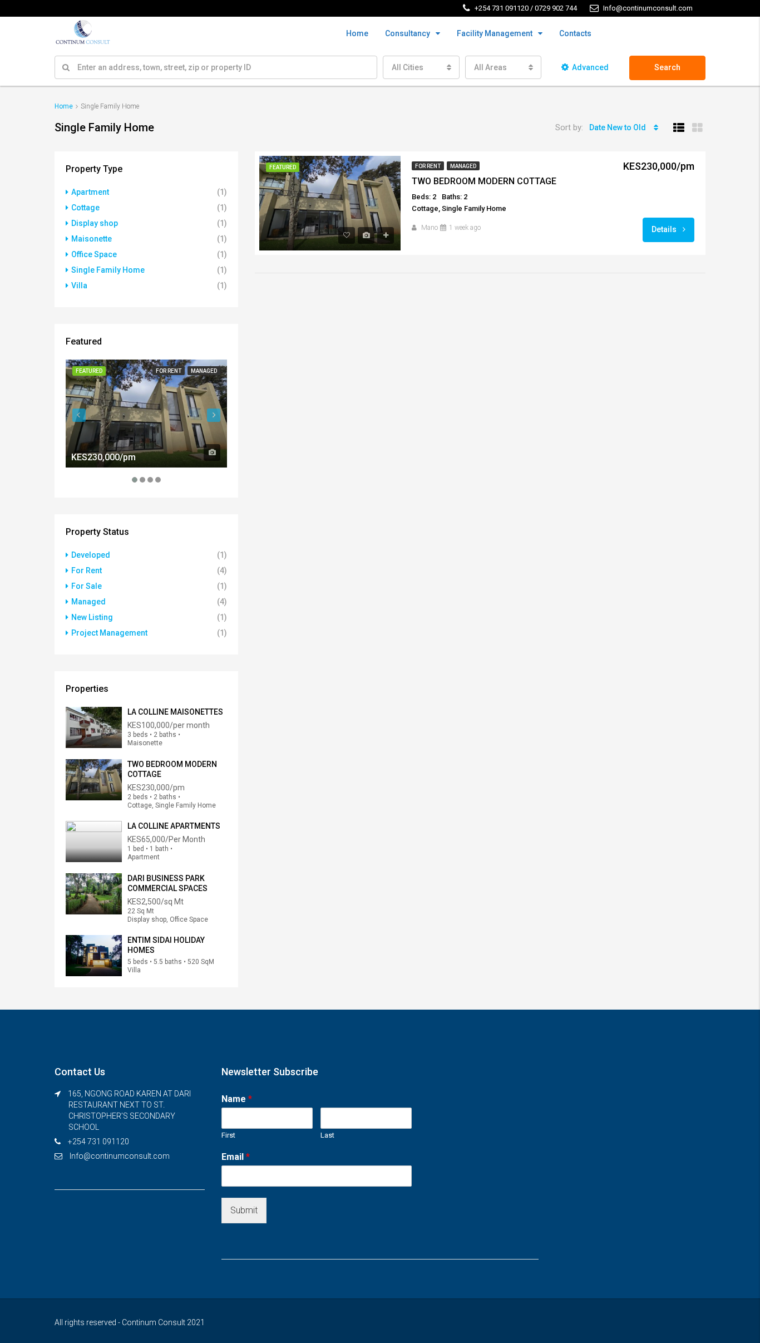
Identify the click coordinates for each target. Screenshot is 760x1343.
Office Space (94, 254)
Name (236, 1099)
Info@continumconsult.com (120, 1156)
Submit (244, 1210)
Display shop (94, 223)
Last (327, 1135)
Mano (429, 228)
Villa (79, 285)
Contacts (575, 33)
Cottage (85, 207)
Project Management (109, 632)
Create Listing (672, 33)
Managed (463, 166)
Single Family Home (108, 269)
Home (357, 33)
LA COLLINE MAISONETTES (175, 711)
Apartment (90, 192)
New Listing (92, 617)
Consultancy (407, 33)
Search (667, 67)
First (228, 1135)
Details (665, 229)
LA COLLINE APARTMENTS (173, 825)
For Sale (86, 586)
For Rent (428, 166)
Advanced (590, 67)
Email (235, 1157)
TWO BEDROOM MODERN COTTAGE (484, 181)
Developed (90, 554)
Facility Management (494, 33)
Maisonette (91, 238)
